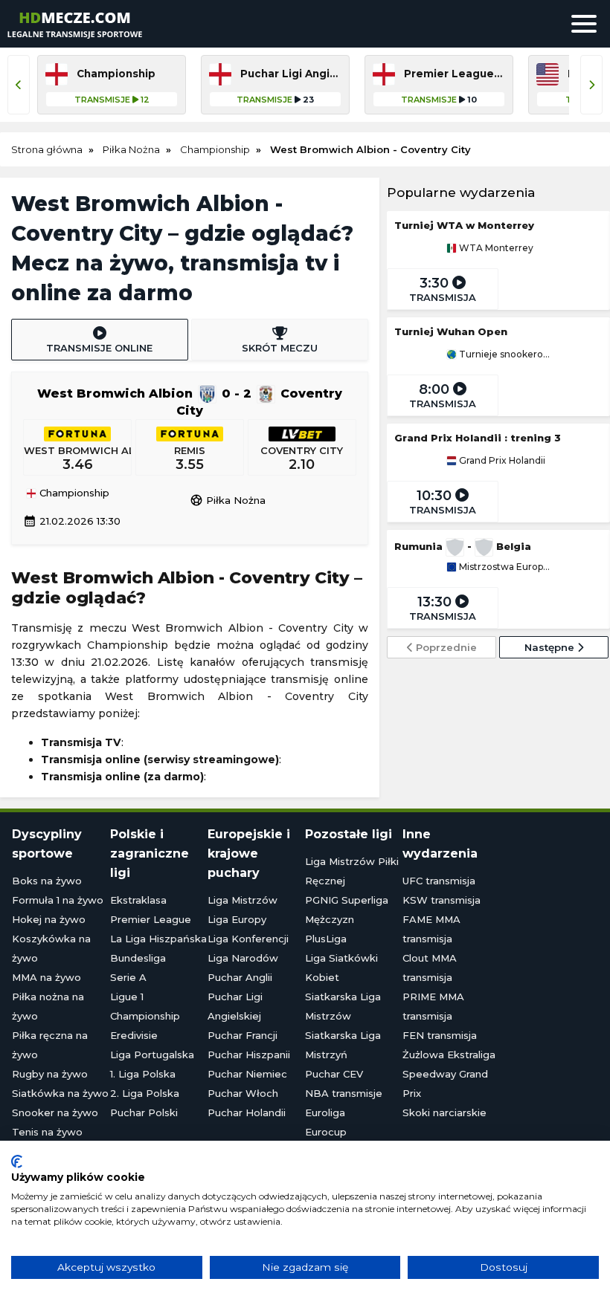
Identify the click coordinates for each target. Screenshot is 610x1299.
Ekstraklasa (138, 900)
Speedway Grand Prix (445, 1083)
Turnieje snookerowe (503, 354)
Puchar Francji (242, 1035)
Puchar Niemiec (247, 1074)
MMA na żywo (46, 977)
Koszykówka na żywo (51, 948)
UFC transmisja (438, 881)
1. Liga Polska (143, 1074)
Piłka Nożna (228, 500)
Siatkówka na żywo (60, 1093)
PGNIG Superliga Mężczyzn (346, 909)
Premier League (150, 919)
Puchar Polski (144, 1112)
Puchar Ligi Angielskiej (235, 1006)
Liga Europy (237, 919)
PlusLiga (326, 939)
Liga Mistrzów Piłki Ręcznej (352, 871)
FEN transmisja (439, 1035)
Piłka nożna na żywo (48, 1006)
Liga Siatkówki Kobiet (341, 967)
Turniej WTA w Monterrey (464, 225)
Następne (550, 647)
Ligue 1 (127, 996)
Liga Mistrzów (242, 900)
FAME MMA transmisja (431, 929)
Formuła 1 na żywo (57, 900)
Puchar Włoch (243, 1093)
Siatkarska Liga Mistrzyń (343, 1044)
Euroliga (325, 1112)
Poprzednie (445, 647)
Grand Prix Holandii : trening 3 (477, 438)
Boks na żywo (47, 881)
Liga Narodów (243, 958)
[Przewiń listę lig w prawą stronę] (591, 84)
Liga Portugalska (152, 1054)
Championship (72, 493)
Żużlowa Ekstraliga (448, 1054)
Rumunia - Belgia (462, 546)
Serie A (128, 977)
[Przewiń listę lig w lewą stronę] (18, 84)
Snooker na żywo (55, 1112)
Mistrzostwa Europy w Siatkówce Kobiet (503, 567)
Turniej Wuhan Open (450, 331)
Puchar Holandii (247, 1112)
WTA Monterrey (495, 248)
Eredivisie (134, 1035)
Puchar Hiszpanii (249, 1054)
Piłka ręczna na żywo (50, 1044)
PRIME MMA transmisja (433, 1006)
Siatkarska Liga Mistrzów (343, 1006)
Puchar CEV (334, 1074)
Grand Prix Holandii (501, 461)
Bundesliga (138, 958)
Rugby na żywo (50, 1074)
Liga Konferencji (248, 939)
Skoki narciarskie (444, 1112)
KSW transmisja (441, 900)
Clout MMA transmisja (429, 967)
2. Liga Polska (144, 1093)
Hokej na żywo (49, 919)
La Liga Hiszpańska (158, 939)
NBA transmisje (343, 1093)
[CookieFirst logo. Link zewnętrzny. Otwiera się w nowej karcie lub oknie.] (16, 1161)
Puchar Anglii (240, 977)
